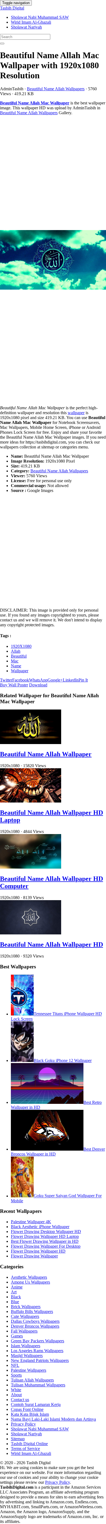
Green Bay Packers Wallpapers (37, 1341)
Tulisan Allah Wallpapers (32, 1380)
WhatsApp (38, 680)
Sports (16, 1375)
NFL (15, 1365)
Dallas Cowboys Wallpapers (35, 1321)
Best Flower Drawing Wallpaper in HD (45, 1241)
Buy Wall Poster (14, 685)
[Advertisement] (53, 173)
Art (14, 1292)
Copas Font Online (27, 1409)
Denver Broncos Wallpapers (35, 1326)
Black (16, 1296)
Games (17, 1336)
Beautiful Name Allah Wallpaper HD (51, 944)
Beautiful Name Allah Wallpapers (56, 88)
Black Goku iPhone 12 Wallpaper (63, 1060)
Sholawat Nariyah (26, 27)
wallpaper (76, 412)
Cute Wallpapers (25, 1316)
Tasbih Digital (12, 8)
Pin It (83, 680)
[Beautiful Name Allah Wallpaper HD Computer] (30, 867)
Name (16, 666)
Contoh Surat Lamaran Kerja (36, 1404)
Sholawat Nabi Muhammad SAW (40, 17)
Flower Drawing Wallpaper (34, 1256)
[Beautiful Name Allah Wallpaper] (30, 742)
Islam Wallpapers (25, 1345)
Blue (15, 1301)
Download (38, 685)
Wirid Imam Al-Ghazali (31, 22)
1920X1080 (21, 646)
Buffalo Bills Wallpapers (32, 1311)
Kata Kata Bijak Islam (30, 1414)
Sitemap (18, 1438)
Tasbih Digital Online (29, 1443)
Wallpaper (19, 670)
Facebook (20, 680)
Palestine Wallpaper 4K (31, 1221)
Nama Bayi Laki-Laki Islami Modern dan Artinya (53, 1419)
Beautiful (19, 656)
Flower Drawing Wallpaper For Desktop (45, 1246)
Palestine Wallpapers (28, 1370)
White (16, 1389)
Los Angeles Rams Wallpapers (37, 1350)
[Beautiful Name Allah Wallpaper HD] (30, 933)
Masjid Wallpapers (27, 1355)
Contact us (20, 1399)
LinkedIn (71, 680)
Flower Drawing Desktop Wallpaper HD (46, 1231)
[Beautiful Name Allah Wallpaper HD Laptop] (30, 801)
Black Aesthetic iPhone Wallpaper (40, 1226)
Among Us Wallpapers (30, 1282)
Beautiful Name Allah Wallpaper (46, 754)
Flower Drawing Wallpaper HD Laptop (45, 1236)
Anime (17, 1287)
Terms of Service (25, 1448)
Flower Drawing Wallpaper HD (38, 1251)
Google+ (55, 680)
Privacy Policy (23, 1424)
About (16, 1394)
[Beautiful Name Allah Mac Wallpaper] (53, 260)
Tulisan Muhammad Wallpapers (38, 1385)
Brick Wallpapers (25, 1306)
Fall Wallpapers (24, 1331)
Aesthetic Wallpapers (29, 1277)
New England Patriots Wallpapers (40, 1360)
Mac (14, 661)
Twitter (6, 680)
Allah (15, 651)
